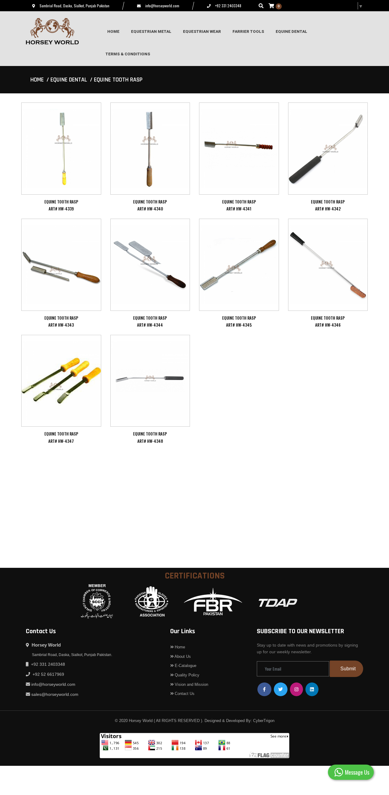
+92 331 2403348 (228, 5)
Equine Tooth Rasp (118, 80)
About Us (182, 656)
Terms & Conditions (127, 54)
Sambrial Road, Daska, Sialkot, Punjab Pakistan (74, 5)
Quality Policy (186, 675)
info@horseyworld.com (162, 5)
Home (37, 80)
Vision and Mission (191, 684)
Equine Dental (68, 80)
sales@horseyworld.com (54, 694)
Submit (348, 668)
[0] (271, 5)
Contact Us (184, 693)
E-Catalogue (185, 665)
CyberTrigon (263, 720)
